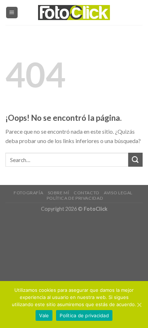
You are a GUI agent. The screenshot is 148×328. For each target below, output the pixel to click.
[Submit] (135, 160)
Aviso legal (118, 192)
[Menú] (12, 13)
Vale (44, 315)
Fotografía (28, 192)
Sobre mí (58, 192)
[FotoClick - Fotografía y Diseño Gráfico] (74, 12)
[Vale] (139, 304)
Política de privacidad (75, 198)
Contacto (87, 192)
